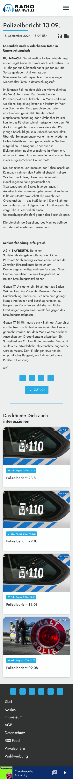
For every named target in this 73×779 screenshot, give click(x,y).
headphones (59, 35)
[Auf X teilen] (32, 378)
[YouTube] (41, 691)
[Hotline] (60, 691)
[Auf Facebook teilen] (22, 378)
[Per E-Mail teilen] (50, 378)
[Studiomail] (50, 691)
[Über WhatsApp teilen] (41, 378)
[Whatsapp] (13, 691)
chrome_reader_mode (66, 35)
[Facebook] (22, 691)
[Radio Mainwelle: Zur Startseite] (32, 8)
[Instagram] (32, 691)
